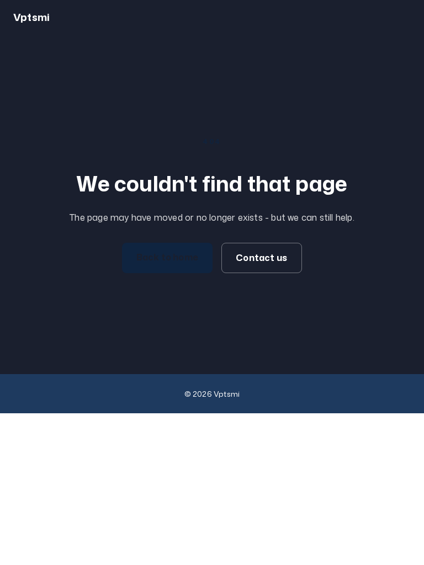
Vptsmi (31, 17)
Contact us (261, 258)
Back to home (167, 257)
